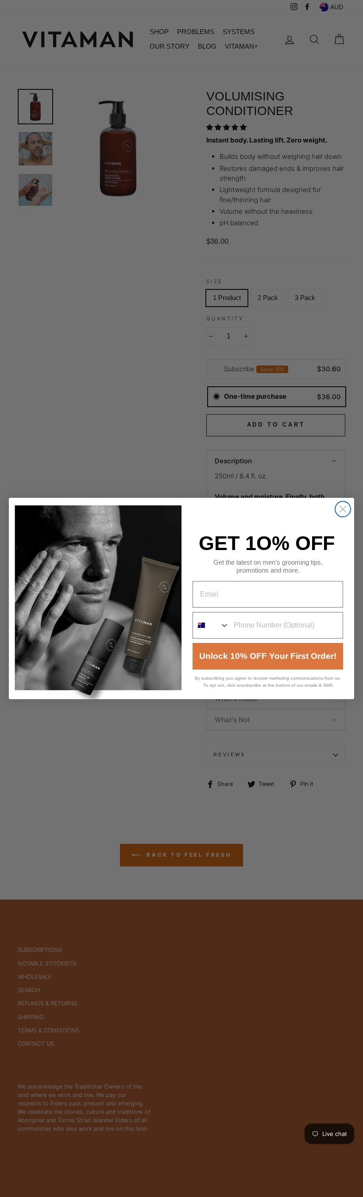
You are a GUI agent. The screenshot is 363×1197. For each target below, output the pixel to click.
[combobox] (211, 625)
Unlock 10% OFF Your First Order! (267, 656)
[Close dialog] (343, 509)
